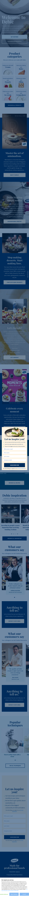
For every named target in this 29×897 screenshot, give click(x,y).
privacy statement (22, 468)
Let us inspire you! (15, 439)
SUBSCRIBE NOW (14, 465)
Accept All (24, 894)
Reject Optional (14, 894)
